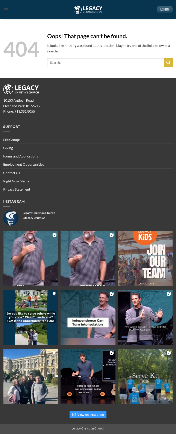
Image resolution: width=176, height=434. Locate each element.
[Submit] (168, 62)
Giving (8, 148)
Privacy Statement (16, 189)
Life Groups (11, 140)
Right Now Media (16, 181)
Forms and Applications (20, 156)
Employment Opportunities (23, 164)
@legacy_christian (34, 218)
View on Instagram (90, 414)
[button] (5, 9)
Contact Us (11, 173)
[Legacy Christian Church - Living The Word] (88, 10)
